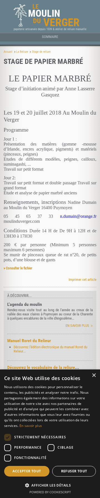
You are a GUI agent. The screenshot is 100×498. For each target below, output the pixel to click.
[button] (50, 485)
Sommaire (50, 37)
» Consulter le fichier (18, 268)
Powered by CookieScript (50, 492)
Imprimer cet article (82, 279)
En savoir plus (77, 325)
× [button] (94, 375)
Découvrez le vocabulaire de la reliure (41, 367)
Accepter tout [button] (26, 471)
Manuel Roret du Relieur (29, 340)
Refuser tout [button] (74, 471)
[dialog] (50, 433)
